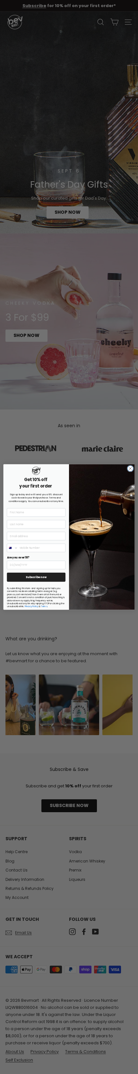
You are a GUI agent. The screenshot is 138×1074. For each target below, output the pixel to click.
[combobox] (12, 548)
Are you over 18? (18, 557)
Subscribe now (36, 577)
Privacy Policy (32, 606)
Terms (44, 606)
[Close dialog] (130, 468)
